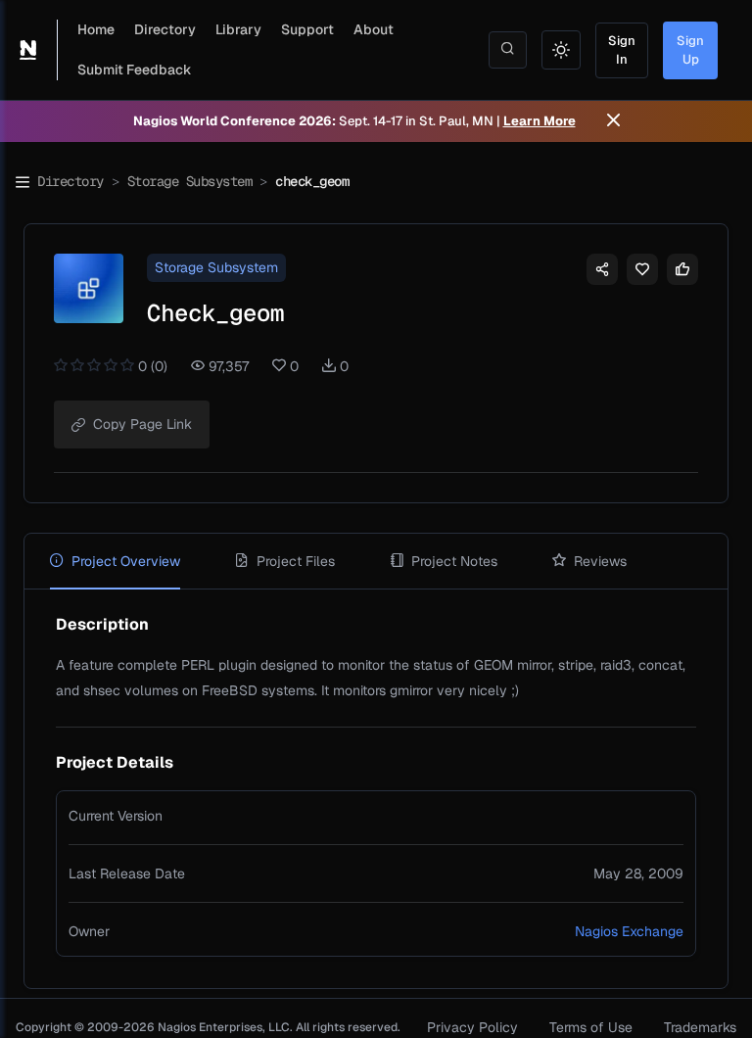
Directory (165, 29)
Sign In (621, 50)
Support (307, 29)
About (373, 29)
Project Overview (125, 561)
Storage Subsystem (190, 181)
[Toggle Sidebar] (22, 182)
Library (238, 29)
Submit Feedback (134, 69)
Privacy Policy (472, 1027)
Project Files (296, 561)
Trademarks (700, 1027)
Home (96, 29)
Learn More (539, 121)
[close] (613, 121)
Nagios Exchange (629, 931)
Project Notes (454, 561)
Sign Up (690, 50)
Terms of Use (591, 1027)
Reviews (600, 561)
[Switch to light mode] (561, 50)
